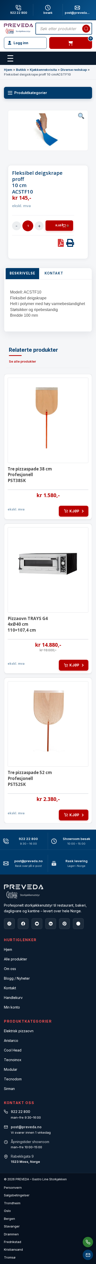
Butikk (21, 70)
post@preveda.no (28, 861)
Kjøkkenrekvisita (43, 70)
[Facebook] (23, 923)
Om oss (10, 969)
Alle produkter (15, 959)
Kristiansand (13, 1249)
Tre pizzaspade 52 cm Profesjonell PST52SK (30, 778)
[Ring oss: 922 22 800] (88, 1242)
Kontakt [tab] (54, 273)
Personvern (13, 1187)
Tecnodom (13, 1079)
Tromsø (10, 1257)
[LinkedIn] (50, 923)
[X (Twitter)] (78, 923)
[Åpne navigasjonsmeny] (10, 58)
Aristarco (11, 1040)
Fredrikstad (12, 1242)
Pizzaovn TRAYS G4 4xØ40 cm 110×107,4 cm (28, 624)
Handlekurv (13, 997)
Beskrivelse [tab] (22, 273)
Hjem (8, 70)
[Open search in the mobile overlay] (63, 29)
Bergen (9, 1219)
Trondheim (12, 1203)
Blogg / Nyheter (17, 978)
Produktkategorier (30, 93)
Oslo (7, 1211)
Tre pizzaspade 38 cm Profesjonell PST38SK (30, 475)
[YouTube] (37, 923)
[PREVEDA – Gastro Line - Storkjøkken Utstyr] (23, 891)
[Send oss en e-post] (88, 1255)
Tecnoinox (12, 1060)
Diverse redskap (74, 70)
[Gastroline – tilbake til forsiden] (18, 28)
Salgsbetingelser (17, 1195)
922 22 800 (18, 13)
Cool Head (12, 1050)
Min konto (12, 1007)
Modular (10, 1069)
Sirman (9, 1089)
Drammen (11, 1234)
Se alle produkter (22, 361)
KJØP (59, 225)
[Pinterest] (64, 923)
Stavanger (12, 1226)
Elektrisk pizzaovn (18, 1031)
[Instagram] (9, 923)
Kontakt (10, 988)
